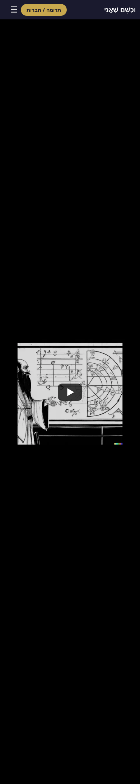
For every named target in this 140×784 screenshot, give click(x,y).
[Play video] (70, 392)
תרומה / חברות (44, 9)
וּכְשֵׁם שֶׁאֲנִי (120, 9)
